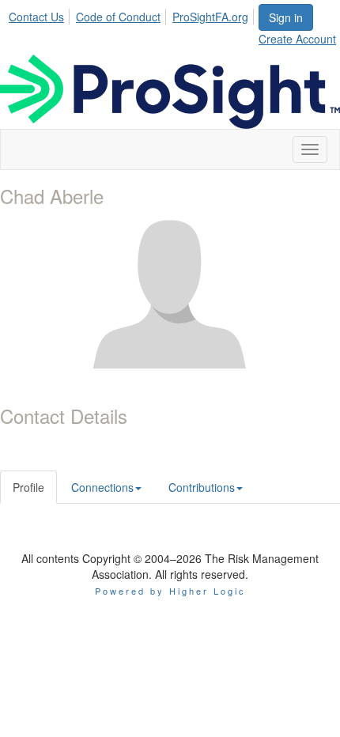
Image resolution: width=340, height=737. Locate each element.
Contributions (201, 487)
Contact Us (36, 17)
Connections (102, 487)
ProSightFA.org (210, 17)
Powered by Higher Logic (170, 590)
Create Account (297, 39)
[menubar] (133, 14)
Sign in (286, 17)
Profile (28, 487)
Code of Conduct (118, 17)
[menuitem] (40, 14)
